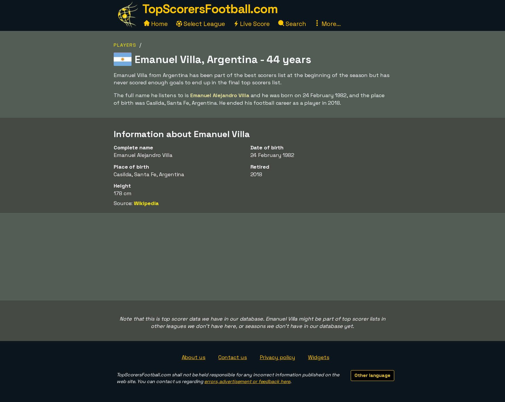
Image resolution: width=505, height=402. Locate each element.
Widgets (318, 357)
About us (193, 357)
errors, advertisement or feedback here (247, 381)
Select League (203, 24)
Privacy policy (277, 357)
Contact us (232, 357)
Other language (372, 375)
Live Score (254, 24)
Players (125, 45)
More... (330, 24)
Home (159, 24)
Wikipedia (146, 203)
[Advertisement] (252, 257)
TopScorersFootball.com (209, 9)
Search (295, 24)
